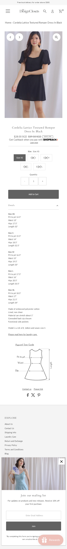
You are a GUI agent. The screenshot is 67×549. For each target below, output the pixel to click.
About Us (9, 424)
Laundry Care (10, 437)
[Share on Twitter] (33, 396)
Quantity (33, 174)
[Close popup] (61, 461)
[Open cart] (60, 11)
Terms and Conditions (14, 449)
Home (8, 22)
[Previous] (10, 37)
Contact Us (9, 428)
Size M (47, 158)
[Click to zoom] (57, 37)
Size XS (19, 157)
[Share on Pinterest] (39, 396)
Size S (35, 158)
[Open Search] (44, 11)
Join (33, 526)
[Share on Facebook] (28, 396)
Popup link (38, 389)
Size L (27, 167)
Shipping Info (10, 432)
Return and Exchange (14, 441)
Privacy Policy (11, 445)
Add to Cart (33, 194)
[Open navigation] (8, 11)
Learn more (34, 143)
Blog (7, 453)
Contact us (26, 389)
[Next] (19, 37)
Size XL (40, 167)
